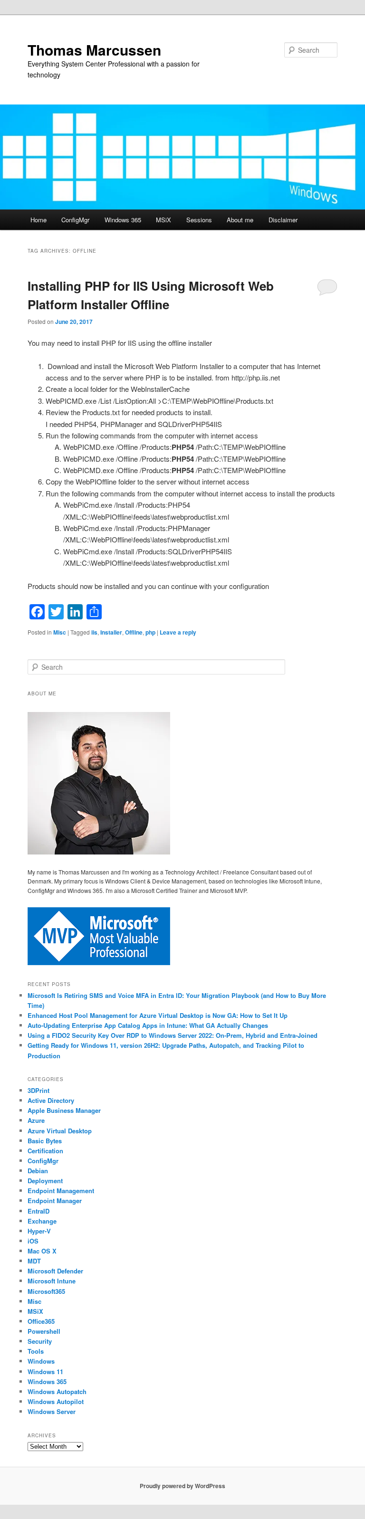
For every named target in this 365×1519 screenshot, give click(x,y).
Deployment (45, 1180)
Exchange (42, 1220)
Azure (36, 1120)
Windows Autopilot (56, 1401)
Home (38, 219)
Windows (41, 1361)
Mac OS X (42, 1250)
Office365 (41, 1321)
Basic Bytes (45, 1140)
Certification (45, 1150)
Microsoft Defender (55, 1270)
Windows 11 (45, 1371)
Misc (59, 632)
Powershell (44, 1331)
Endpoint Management (61, 1190)
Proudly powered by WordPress (182, 1485)
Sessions (199, 219)
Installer (111, 632)
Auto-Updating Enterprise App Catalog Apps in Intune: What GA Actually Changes (148, 1025)
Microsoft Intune (52, 1280)
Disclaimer (283, 219)
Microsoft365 (46, 1291)
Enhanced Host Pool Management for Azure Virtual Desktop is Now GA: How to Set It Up (158, 1015)
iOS (33, 1240)
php (150, 632)
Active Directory (51, 1100)
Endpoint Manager (55, 1200)
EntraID (38, 1210)
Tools (36, 1351)
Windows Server (52, 1411)
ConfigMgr (75, 219)
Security (40, 1341)
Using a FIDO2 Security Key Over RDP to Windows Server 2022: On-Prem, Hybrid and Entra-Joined (172, 1035)
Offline (134, 632)
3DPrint (38, 1090)
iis (94, 632)
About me (240, 219)
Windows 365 (123, 219)
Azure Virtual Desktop (60, 1130)
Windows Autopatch (57, 1391)
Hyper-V (39, 1230)
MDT (34, 1260)
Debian (38, 1170)
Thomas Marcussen (94, 49)
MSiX (163, 219)
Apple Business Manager (64, 1110)
